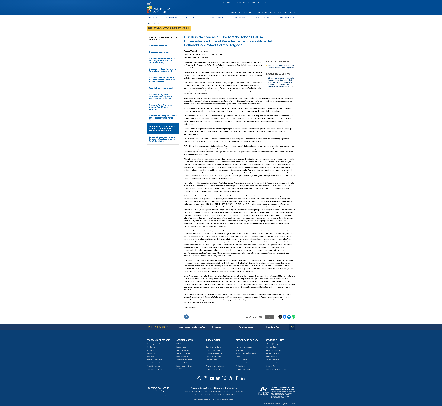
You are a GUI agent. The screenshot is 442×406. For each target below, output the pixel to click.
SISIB (195, 400)
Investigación (217, 17)
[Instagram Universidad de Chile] (205, 378)
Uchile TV (252, 353)
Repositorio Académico (273, 350)
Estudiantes (248, 12)
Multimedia (239, 350)
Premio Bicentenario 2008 (161, 88)
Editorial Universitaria (243, 369)
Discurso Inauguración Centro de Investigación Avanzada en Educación (160, 96)
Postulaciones (181, 347)
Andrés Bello (195, 391)
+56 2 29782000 (197, 394)
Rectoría (156, 23)
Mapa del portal (223, 394)
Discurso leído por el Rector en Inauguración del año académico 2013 (162, 60)
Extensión (240, 17)
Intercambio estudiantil (184, 360)
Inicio (148, 23)
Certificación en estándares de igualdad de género (279, 404)
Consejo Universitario (213, 347)
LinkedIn (289, 317)
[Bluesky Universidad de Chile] (218, 378)
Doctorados (151, 353)
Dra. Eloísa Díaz (212, 391)
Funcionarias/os (276, 12)
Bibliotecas (262, 17)
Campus (187, 391)
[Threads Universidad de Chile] (230, 378)
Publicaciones (240, 366)
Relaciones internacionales (215, 366)
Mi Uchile (246, 2)
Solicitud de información (158, 396)
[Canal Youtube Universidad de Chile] (212, 378)
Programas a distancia (154, 369)
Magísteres (150, 356)
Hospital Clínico (211, 360)
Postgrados (193, 17)
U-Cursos (238, 2)
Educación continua (153, 366)
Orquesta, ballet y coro (244, 363)
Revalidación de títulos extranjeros (184, 367)
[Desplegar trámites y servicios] (292, 327)
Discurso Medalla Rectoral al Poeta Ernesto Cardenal (162, 70)
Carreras (171, 17)
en (259, 2)
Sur (233, 391)
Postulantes (235, 12)
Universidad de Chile (204, 400)
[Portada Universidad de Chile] (160, 7)
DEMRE (178, 344)
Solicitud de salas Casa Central (276, 369)
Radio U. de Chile (242, 353)
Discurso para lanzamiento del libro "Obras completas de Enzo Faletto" (162, 79)
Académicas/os (261, 12)
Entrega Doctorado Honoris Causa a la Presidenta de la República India (162, 139)
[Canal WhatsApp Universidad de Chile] (199, 378)
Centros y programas (213, 363)
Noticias (238, 344)
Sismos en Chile (271, 366)
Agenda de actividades (244, 347)
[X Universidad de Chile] (224, 378)
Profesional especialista (155, 360)
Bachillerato (151, 347)
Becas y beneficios (182, 356)
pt (266, 2)
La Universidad (286, 17)
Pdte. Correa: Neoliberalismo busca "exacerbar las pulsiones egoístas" (281, 66)
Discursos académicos (160, 52)
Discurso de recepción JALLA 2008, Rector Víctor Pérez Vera (163, 118)
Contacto (232, 394)
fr (262, 2)
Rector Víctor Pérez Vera (168, 28)
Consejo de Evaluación (214, 353)
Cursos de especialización (156, 363)
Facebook (284, 317)
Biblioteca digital (271, 347)
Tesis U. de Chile (271, 356)
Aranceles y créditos (183, 353)
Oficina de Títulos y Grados (185, 363)
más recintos (239, 391)
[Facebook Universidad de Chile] (236, 378)
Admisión (152, 17)
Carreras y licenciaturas (155, 344)
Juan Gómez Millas (224, 391)
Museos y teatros (242, 360)
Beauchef (203, 391)
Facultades (226, 2)
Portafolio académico (273, 363)
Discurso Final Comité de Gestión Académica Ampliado (161, 107)
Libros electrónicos (272, 353)
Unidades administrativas (214, 369)
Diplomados (151, 350)
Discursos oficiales (158, 46)
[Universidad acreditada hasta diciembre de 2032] (276, 393)
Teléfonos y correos (210, 394)
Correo (254, 2)
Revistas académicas (272, 360)
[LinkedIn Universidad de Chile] (243, 378)
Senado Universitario (213, 350)
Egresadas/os (290, 12)
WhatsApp (293, 317)
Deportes (239, 356)
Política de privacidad (227, 400)
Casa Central (232, 388)
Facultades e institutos (213, 356)
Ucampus (276, 344)
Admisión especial (182, 350)
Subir (186, 316)
